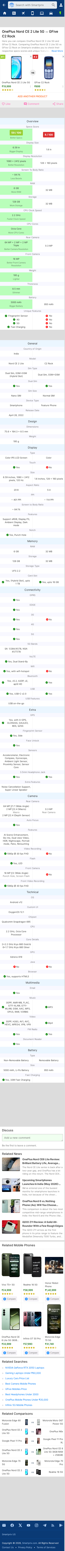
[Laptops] (41, 13)
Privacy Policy (25, 1547)
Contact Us (8, 1547)
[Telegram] (44, 1525)
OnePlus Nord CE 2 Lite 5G (16, 82)
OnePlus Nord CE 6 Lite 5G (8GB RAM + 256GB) (11, 1339)
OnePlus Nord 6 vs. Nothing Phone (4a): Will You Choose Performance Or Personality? (40, 1203)
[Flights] (23, 13)
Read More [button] (57, 51)
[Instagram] (36, 1525)
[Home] (4, 13)
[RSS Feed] (53, 1525)
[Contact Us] (4, 1525)
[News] (14, 13)
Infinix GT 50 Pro (32, 1338)
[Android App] (61, 1525)
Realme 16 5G (30, 1284)
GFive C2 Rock (42, 82)
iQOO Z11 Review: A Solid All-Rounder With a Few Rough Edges (42, 1224)
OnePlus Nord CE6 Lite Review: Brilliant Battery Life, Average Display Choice (41, 1161)
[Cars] (51, 13)
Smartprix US (9, 1534)
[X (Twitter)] (20, 1525)
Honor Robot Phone (51, 1285)
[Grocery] (60, 13)
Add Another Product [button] (32, 96)
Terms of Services (46, 1547)
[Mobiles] (32, 13)
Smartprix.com (29, 1543)
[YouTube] (28, 1525)
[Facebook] (12, 1525)
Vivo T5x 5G (8, 1284)
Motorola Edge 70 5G (52, 1339)
